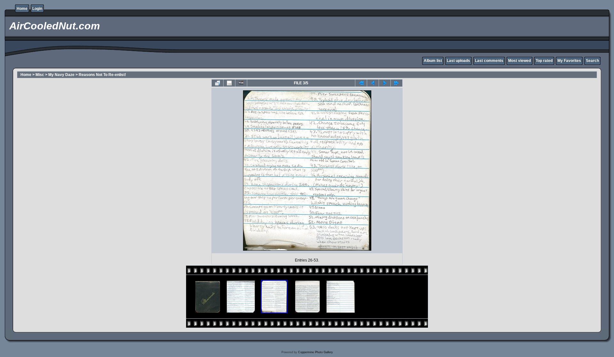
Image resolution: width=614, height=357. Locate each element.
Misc (39, 74)
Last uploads (458, 60)
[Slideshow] (241, 83)
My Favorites (569, 60)
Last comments (489, 60)
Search (592, 60)
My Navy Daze (61, 74)
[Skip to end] (396, 83)
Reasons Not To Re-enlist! (102, 74)
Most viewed (519, 60)
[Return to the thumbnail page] (217, 83)
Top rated (544, 60)
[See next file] (384, 83)
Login (37, 8)
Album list (433, 60)
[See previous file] (373, 83)
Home (22, 8)
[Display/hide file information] (229, 83)
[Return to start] (361, 83)
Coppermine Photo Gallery (315, 352)
